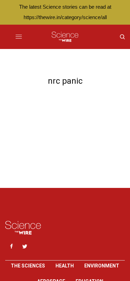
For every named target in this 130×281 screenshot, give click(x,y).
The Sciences (28, 265)
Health (64, 265)
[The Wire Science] (65, 37)
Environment (101, 265)
